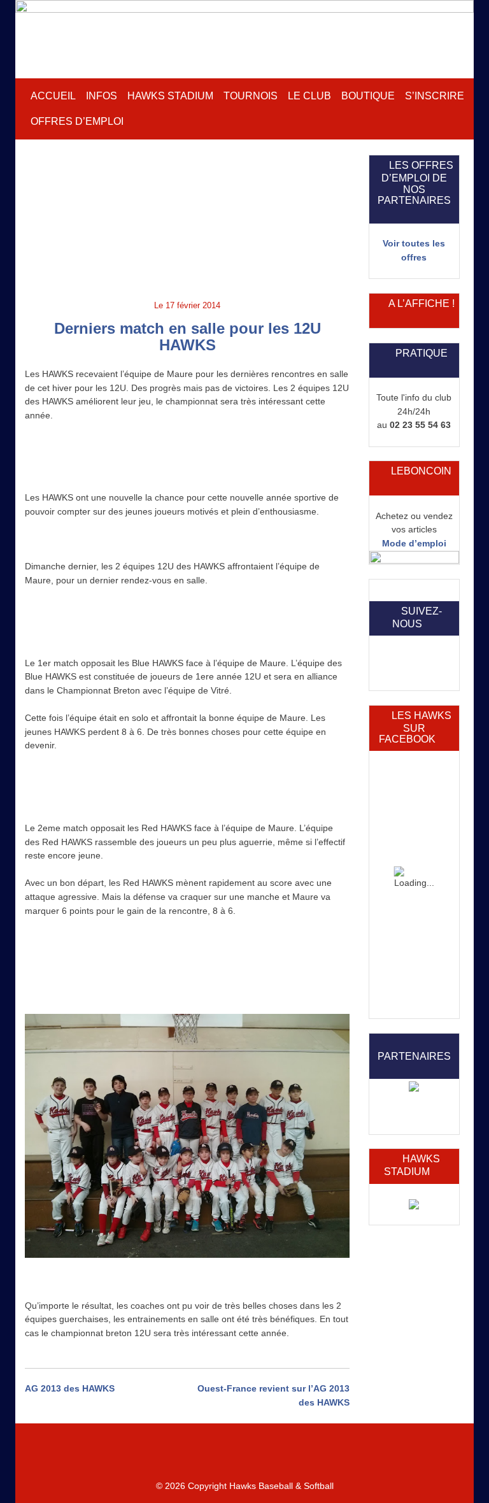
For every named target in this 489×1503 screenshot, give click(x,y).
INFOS (101, 95)
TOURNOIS (250, 95)
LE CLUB (309, 95)
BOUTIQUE (368, 95)
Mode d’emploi (414, 543)
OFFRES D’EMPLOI (77, 121)
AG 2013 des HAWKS (70, 1388)
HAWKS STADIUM (170, 95)
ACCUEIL (53, 95)
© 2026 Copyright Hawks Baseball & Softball (245, 1486)
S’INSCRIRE (434, 95)
